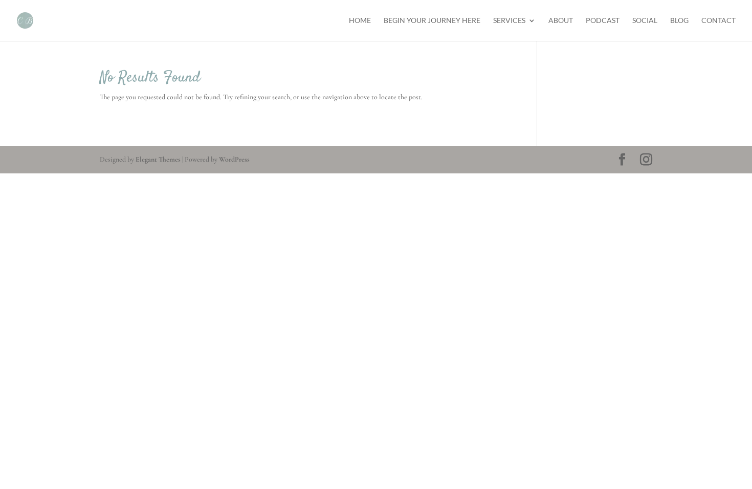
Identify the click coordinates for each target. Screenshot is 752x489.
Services (509, 21)
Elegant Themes (158, 159)
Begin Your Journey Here (432, 21)
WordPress (234, 159)
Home (360, 21)
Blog (679, 21)
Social (644, 21)
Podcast (603, 21)
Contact (718, 21)
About (560, 21)
